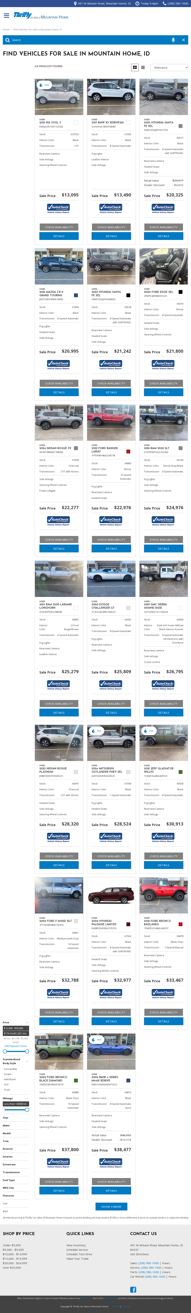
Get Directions (139, 1254)
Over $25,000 (12, 1267)
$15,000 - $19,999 (15, 1258)
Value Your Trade (77, 1258)
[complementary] (180, 1302)
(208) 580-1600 (148, 1263)
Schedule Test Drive (79, 1254)
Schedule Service (77, 1249)
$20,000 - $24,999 (15, 1263)
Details (59, 236)
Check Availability (59, 227)
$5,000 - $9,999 (13, 1249)
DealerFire (86, 1298)
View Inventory (76, 1245)
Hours (166, 1263)
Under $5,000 (12, 1245)
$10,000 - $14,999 (15, 1254)
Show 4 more (111, 1206)
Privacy (115, 1306)
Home (6, 29)
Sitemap (127, 1306)
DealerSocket (111, 1298)
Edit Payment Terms (16, 1046)
